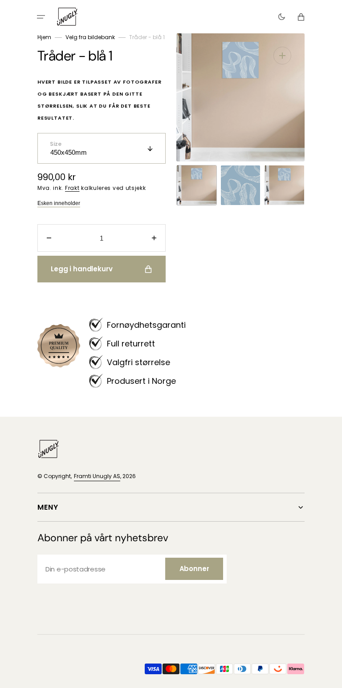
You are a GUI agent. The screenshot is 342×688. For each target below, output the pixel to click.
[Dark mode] (281, 17)
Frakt (72, 188)
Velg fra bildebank (90, 37)
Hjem (44, 37)
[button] (41, 17)
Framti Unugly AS (97, 476)
